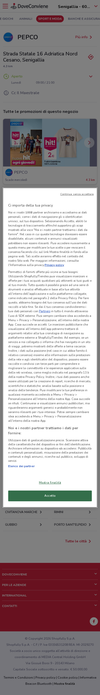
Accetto (50, 496)
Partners (44, 311)
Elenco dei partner (21, 466)
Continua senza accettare (77, 194)
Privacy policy (54, 265)
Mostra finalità (50, 483)
